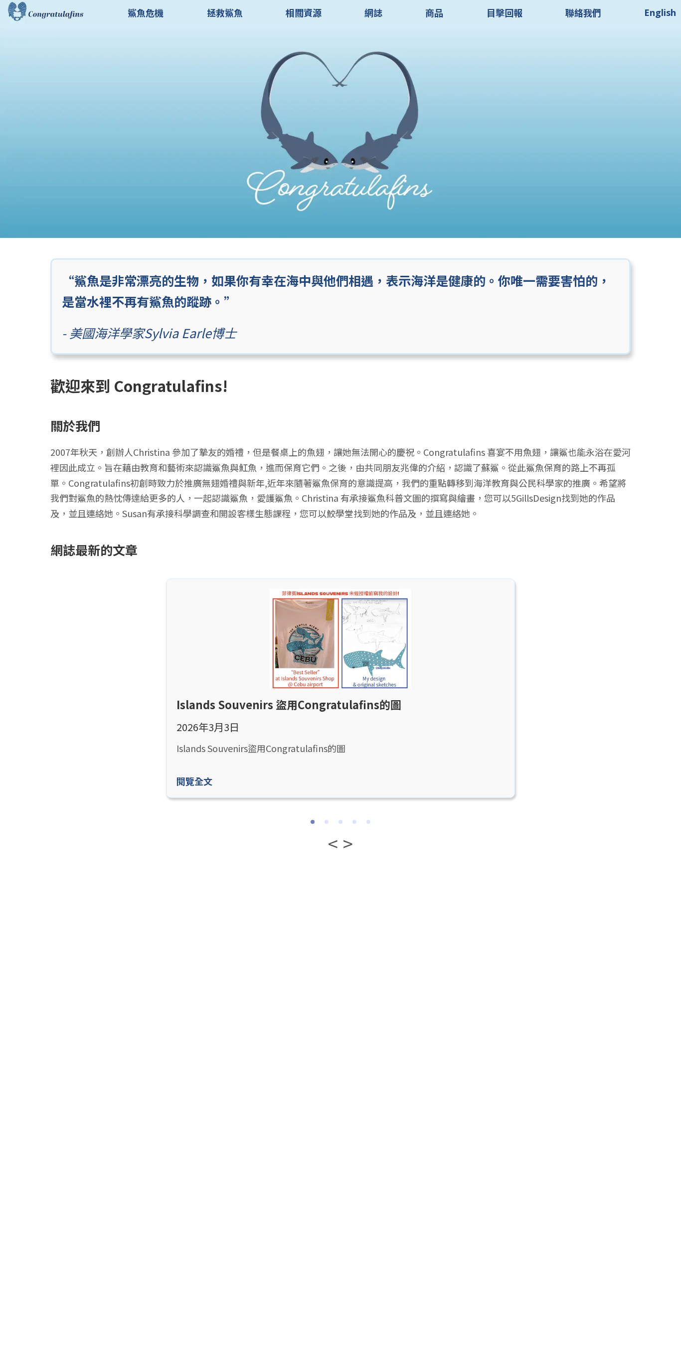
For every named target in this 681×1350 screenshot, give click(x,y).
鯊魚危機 (146, 12)
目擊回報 (504, 12)
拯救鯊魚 (225, 12)
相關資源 (304, 12)
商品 (434, 12)
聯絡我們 (583, 12)
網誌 (373, 12)
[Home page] (45, 20)
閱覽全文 (194, 780)
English (660, 12)
